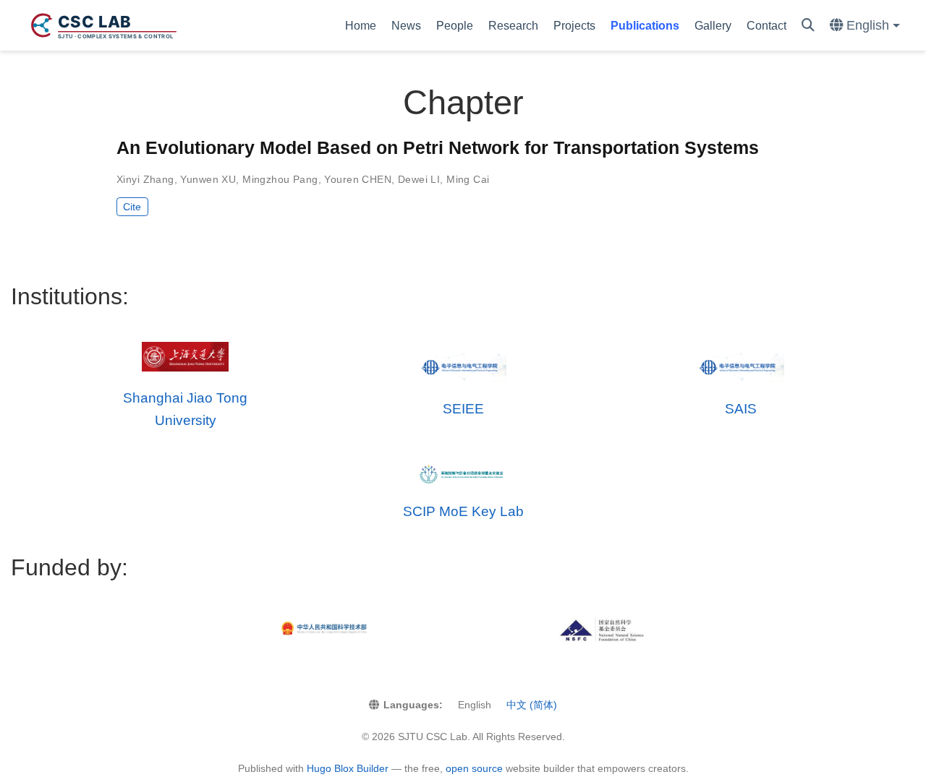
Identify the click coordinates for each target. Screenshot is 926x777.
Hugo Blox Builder (347, 768)
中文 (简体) (531, 705)
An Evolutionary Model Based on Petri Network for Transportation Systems (437, 147)
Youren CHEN (357, 179)
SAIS (741, 408)
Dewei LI (419, 179)
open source (474, 768)
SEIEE (463, 408)
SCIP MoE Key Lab (463, 511)
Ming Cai (467, 179)
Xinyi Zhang (145, 179)
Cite (132, 207)
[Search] (808, 25)
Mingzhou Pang (280, 179)
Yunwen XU (208, 179)
